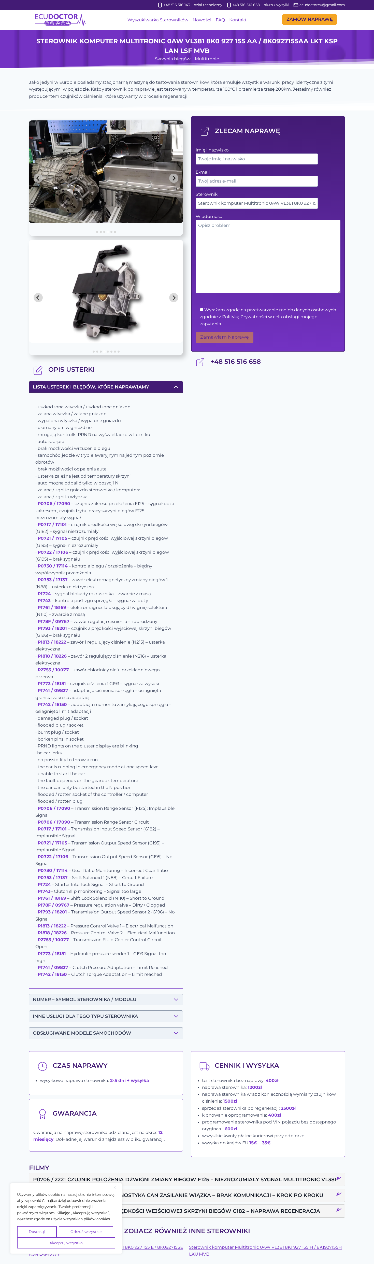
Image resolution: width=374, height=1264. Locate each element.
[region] (66, 1218)
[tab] (97, 232)
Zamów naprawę (309, 19)
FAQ (220, 19)
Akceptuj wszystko (66, 1243)
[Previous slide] (38, 178)
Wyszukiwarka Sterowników (157, 19)
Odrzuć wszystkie (86, 1231)
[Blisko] (117, 1187)
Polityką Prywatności (244, 316)
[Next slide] (173, 178)
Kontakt (238, 19)
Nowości (202, 19)
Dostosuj (37, 1231)
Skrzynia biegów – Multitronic (187, 58)
